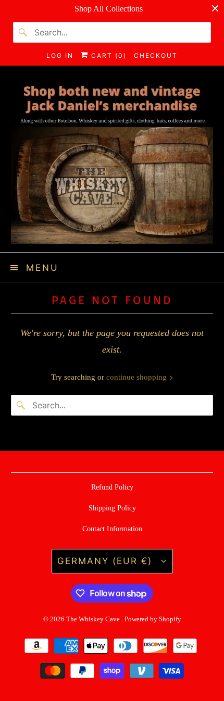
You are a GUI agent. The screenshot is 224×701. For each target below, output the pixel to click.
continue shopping (137, 377)
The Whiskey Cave (93, 619)
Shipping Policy (112, 508)
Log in (59, 55)
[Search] (23, 32)
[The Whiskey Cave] (112, 162)
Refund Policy (112, 487)
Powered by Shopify (153, 619)
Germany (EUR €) (106, 561)
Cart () (108, 55)
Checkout (156, 55)
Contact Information (112, 529)
